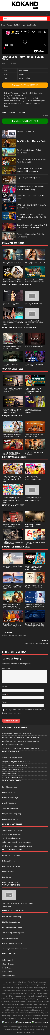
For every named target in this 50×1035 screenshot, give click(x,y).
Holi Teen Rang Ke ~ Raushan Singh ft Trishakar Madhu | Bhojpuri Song (34, 478)
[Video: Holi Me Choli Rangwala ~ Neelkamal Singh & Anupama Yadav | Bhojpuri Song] (13, 494)
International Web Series (11, 866)
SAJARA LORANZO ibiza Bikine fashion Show (11, 304)
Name (4, 687)
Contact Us (42, 982)
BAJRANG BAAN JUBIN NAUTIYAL (13, 745)
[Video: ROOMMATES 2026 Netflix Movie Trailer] (35, 361)
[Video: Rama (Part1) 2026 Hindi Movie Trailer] (35, 521)
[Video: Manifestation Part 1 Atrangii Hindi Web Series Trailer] (35, 259)
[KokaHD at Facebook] (40, 1022)
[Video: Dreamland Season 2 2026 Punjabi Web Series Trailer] (35, 276)
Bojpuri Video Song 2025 (14, 457)
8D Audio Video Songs (10, 938)
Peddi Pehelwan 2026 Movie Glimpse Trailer (13, 543)
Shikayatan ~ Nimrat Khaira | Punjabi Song (12, 567)
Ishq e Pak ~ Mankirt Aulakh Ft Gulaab (35, 453)
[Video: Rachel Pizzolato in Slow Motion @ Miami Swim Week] (32, 300)
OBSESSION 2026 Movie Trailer (11, 365)
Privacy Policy (32, 982)
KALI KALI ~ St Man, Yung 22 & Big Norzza (35, 543)
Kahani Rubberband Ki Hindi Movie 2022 (16, 842)
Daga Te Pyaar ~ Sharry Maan (28, 177)
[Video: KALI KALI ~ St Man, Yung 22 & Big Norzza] (35, 539)
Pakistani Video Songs (10, 882)
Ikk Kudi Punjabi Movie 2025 (12, 777)
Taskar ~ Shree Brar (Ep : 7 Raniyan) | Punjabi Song (34, 586)
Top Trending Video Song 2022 (13, 933)
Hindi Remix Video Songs (11, 922)
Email (4, 694)
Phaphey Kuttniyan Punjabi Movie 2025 (16, 762)
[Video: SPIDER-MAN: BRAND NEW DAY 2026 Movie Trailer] (13, 343)
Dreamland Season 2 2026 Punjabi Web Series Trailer (34, 281)
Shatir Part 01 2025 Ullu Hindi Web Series (17, 903)
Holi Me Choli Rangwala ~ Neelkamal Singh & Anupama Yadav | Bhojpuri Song (12, 499)
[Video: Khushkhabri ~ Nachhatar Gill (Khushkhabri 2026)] (13, 431)
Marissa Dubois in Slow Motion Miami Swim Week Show (34, 322)
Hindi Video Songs (8, 792)
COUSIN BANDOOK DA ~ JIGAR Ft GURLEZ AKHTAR (11, 453)
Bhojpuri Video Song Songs (11, 814)
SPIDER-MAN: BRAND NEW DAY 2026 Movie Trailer (12, 347)
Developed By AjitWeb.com (25, 1032)
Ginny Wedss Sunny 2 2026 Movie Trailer (16, 734)
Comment (6, 668)
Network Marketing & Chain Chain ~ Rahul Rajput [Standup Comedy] (12, 410)
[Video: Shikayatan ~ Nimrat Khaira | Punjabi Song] (13, 562)
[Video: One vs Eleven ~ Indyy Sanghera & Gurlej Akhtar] (13, 621)
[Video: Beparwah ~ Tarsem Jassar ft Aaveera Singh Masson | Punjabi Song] (35, 601)
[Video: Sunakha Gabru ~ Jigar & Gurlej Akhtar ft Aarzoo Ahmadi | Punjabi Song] (35, 562)
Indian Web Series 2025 (13, 243)
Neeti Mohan (7, 968)
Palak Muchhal (7, 960)
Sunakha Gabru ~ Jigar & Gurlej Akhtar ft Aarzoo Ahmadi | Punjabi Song (33, 567)
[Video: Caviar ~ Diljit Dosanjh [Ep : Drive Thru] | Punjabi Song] (35, 621)
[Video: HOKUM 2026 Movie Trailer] (35, 343)
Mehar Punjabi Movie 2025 (11, 773)
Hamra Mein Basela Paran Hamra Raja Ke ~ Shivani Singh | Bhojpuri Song (34, 498)
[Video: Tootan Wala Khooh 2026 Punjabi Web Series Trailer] (13, 276)
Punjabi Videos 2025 (12, 415)
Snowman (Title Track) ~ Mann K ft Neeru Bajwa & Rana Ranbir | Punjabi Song (31, 217)
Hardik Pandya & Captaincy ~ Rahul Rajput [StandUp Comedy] (12, 389)
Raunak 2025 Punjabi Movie (12, 758)
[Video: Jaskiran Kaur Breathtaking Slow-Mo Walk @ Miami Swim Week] (13, 317)
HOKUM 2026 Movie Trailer (34, 346)
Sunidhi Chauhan (8, 976)
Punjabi (9, 25)
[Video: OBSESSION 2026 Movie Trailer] (13, 361)
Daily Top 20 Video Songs (11, 819)
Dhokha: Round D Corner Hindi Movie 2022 (17, 846)
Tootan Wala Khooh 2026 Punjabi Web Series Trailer (12, 281)
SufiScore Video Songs (10, 808)
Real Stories (6, 877)
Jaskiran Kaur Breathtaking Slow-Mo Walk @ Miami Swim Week (13, 322)
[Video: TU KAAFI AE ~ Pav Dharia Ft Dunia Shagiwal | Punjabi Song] (13, 582)
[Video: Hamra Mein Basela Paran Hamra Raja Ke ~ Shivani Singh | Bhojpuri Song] (32, 494)
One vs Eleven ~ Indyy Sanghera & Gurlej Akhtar (12, 625)
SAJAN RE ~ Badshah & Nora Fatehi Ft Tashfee (12, 525)
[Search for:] (24, 19)
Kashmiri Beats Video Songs (12, 943)
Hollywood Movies (8, 861)
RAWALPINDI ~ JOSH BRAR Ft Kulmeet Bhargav (34, 435)
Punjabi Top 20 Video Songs (12, 927)
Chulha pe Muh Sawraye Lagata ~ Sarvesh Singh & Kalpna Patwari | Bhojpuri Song (12, 478)
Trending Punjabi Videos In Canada (14, 949)
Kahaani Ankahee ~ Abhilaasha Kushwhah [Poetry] (33, 410)
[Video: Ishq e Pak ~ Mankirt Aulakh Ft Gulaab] (35, 449)
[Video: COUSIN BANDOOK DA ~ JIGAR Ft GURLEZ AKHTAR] (13, 449)
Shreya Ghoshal (8, 964)
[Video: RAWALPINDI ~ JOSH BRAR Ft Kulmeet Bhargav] (35, 431)
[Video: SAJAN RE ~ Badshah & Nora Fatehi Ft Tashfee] (13, 521)
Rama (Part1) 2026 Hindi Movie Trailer (33, 525)
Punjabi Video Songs (9, 787)
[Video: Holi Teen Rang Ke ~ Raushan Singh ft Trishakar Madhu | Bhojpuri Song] (35, 473)
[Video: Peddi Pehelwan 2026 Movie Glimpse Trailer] (13, 539)
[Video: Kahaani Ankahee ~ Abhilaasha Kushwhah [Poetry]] (35, 406)
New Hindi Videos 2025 (13, 505)
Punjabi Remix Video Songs (12, 917)
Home (2, 25)
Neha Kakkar (7, 972)
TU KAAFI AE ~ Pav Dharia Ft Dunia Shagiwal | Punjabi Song (12, 587)
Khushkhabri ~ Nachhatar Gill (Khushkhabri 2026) (12, 435)
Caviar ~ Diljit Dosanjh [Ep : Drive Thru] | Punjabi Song (34, 625)
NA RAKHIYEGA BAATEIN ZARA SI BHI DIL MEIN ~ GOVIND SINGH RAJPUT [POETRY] (33, 390)
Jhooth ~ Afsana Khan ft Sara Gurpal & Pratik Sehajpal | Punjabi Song (11, 606)
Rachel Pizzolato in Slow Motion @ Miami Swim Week (35, 304)
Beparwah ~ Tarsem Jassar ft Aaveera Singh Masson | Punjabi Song (34, 606)
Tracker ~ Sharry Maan (25, 132)
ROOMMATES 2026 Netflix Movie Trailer (34, 365)
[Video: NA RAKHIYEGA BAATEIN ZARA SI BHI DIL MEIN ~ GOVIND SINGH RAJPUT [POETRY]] (35, 385)
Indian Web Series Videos (11, 856)
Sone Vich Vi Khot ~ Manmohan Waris (31, 141)
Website (5, 702)
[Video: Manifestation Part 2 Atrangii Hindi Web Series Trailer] (13, 259)
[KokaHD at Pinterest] (24, 1022)
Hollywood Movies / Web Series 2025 (20, 327)
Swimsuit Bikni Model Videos (16, 284)
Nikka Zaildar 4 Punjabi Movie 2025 (14, 765)
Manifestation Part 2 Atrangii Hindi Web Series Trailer (13, 263)
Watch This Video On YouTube (13, 112)
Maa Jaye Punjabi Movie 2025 (12, 769)
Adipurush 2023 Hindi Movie (12, 830)
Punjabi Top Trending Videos (17, 547)
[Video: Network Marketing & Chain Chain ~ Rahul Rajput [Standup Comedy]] (13, 406)
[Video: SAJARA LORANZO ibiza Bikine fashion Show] (13, 300)
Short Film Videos (8, 872)
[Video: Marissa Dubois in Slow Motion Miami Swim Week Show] (32, 317)
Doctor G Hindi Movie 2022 (11, 834)
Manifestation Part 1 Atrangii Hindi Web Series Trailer (35, 263)
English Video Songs (9, 803)
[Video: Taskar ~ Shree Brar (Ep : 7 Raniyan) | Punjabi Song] (35, 582)
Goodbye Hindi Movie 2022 (11, 838)
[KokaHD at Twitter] (9, 1022)
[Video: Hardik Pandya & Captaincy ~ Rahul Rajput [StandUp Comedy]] (13, 385)
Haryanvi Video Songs (10, 798)
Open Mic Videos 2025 (12, 369)
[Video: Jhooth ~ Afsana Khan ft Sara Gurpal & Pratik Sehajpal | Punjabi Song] (13, 601)
